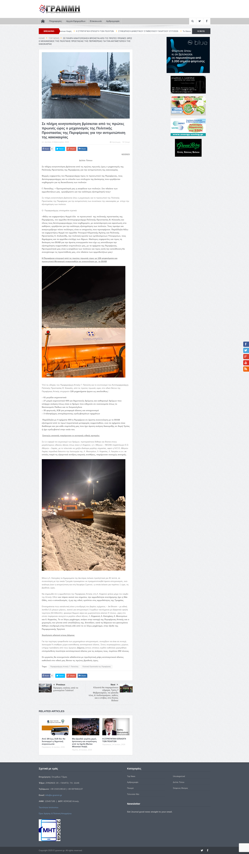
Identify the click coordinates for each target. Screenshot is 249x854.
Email (127, 142)
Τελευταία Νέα (133, 794)
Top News (131, 776)
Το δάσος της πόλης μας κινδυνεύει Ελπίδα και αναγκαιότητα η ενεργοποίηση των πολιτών (173, 31)
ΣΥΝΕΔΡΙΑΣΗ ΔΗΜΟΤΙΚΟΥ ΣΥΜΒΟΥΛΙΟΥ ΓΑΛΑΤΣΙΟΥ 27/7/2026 (98, 31)
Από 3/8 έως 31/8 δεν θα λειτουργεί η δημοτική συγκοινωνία (53, 741)
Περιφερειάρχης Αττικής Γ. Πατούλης (64, 667)
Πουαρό (130, 788)
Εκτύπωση (116, 142)
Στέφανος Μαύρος (180, 788)
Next (113, 684)
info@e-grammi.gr (53, 795)
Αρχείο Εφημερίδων (75, 21)
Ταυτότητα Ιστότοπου (48, 807)
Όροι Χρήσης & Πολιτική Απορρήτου (55, 813)
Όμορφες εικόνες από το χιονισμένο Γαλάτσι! (65, 689)
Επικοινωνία (96, 21)
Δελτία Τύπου (178, 782)
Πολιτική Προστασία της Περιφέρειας (96, 667)
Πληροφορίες (55, 21)
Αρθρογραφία (112, 21)
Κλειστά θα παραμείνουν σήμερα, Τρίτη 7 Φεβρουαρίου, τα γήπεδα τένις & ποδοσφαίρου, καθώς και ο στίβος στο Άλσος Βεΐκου (103, 694)
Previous (60, 684)
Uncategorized (179, 776)
